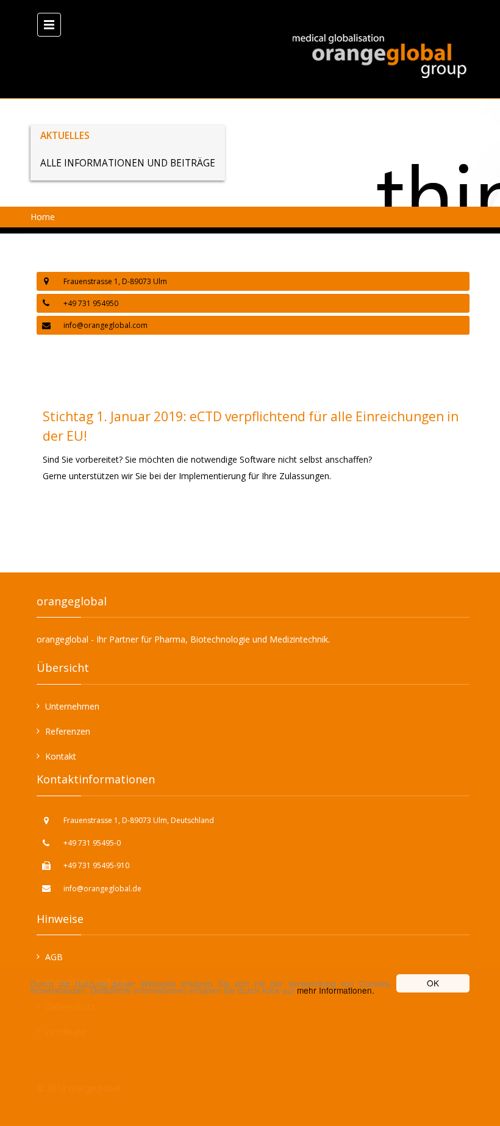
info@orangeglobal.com (105, 325)
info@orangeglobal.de (102, 888)
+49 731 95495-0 (92, 843)
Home (42, 217)
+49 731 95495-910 (96, 865)
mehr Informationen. (335, 990)
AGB (54, 957)
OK (433, 983)
